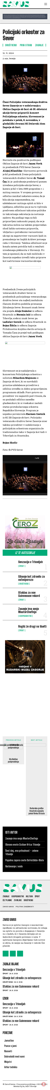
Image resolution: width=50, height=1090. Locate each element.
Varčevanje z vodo (14, 866)
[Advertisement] (25, 702)
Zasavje (39, 45)
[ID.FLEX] (25, 16)
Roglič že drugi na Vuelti (32, 626)
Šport (21, 566)
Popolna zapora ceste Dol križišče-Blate (24, 860)
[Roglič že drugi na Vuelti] (9, 628)
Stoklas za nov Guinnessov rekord (29, 594)
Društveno (24, 584)
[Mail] (13, 954)
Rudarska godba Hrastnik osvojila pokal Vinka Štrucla (37, 811)
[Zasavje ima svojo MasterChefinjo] (9, 612)
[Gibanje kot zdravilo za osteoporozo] (9, 580)
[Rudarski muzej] (25, 656)
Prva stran (26, 45)
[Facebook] (6, 954)
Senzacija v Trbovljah (30, 562)
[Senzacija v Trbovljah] (9, 564)
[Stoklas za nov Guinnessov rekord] (9, 596)
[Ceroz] (25, 532)
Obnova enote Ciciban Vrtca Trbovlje (22, 844)
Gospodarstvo (25, 616)
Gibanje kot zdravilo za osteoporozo (31, 578)
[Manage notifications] (44, 1084)
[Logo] (16, 4)
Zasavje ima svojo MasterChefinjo (28, 610)
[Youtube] (20, 954)
